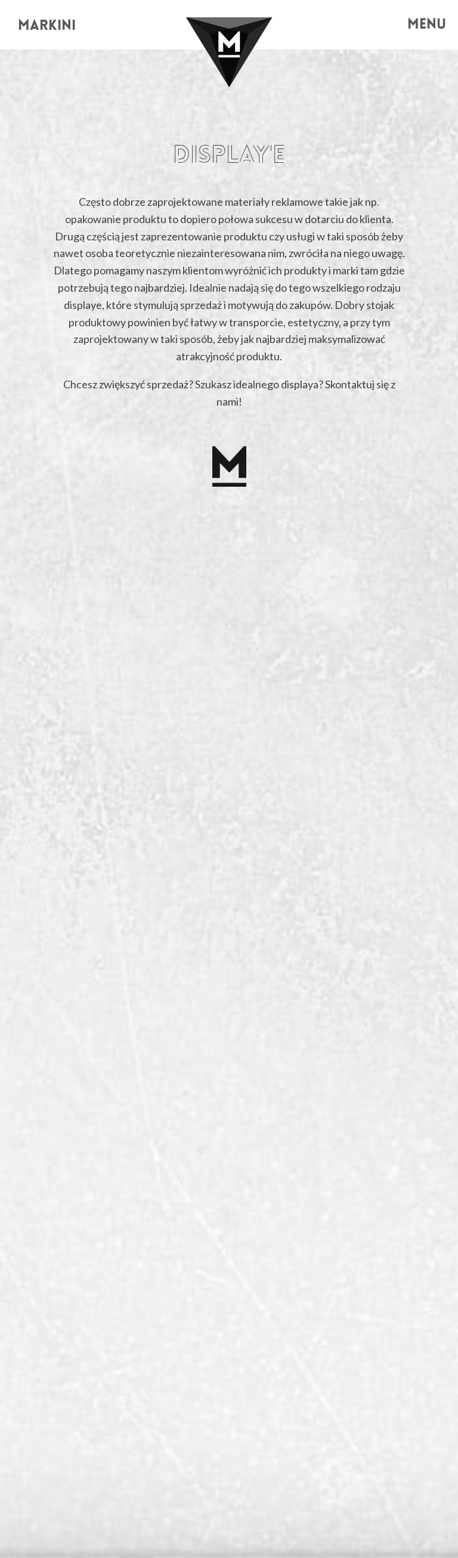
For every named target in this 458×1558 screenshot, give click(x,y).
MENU (426, 25)
